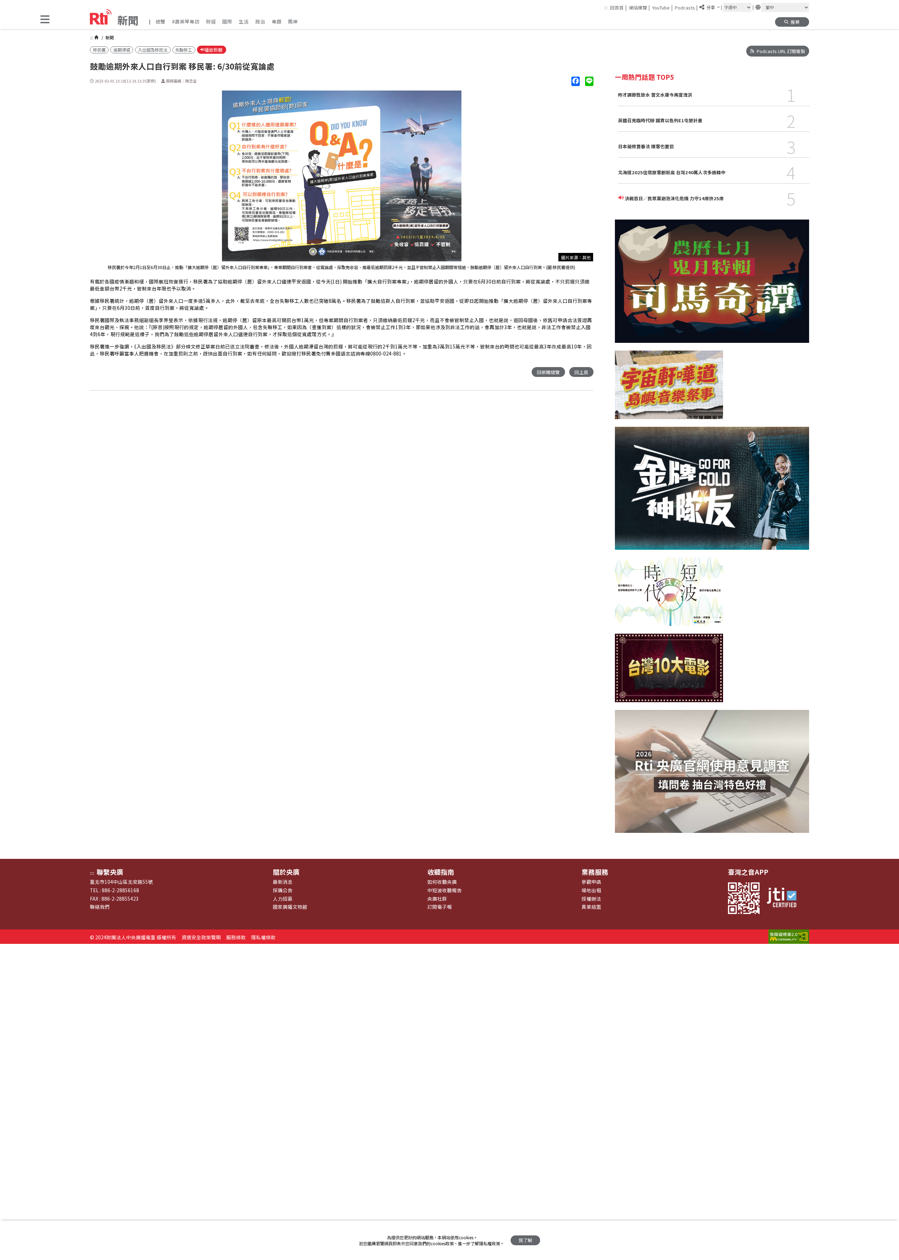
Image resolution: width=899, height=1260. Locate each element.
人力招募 (283, 898)
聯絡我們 (100, 906)
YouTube (662, 7)
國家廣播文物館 (290, 906)
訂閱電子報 (439, 906)
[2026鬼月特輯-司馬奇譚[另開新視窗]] (712, 285)
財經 (211, 21)
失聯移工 (183, 50)
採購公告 (283, 890)
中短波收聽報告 (444, 890)
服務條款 (236, 937)
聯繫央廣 (110, 871)
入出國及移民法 (153, 50)
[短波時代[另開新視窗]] (669, 595)
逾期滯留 (121, 50)
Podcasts (686, 7)
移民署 (99, 50)
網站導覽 (639, 7)
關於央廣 (286, 871)
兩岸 (293, 21)
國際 (227, 21)
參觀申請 (591, 881)
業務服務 (595, 871)
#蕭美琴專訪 (185, 21)
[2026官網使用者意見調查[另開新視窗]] (712, 775)
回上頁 (581, 372)
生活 (244, 21)
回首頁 (618, 7)
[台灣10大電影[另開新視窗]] (669, 672)
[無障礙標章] (788, 937)
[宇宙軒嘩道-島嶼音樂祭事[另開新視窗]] (669, 389)
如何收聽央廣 (442, 881)
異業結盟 (591, 906)
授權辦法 (591, 898)
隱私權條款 (263, 937)
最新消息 (283, 881)
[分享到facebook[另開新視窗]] (575, 81)
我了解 (525, 1240)
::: (606, 7)
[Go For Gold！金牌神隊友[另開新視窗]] (712, 492)
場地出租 (591, 890)
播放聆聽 (213, 49)
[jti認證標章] (785, 898)
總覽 (160, 21)
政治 (260, 21)
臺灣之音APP (748, 871)
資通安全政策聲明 (201, 937)
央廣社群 (437, 898)
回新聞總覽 (548, 372)
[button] (45, 20)
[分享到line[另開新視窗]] (589, 81)
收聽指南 (440, 871)
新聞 (109, 37)
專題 (277, 21)
